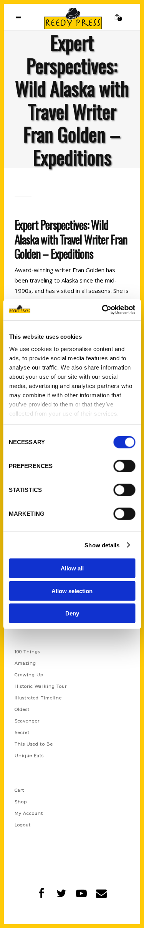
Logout (23, 825)
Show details (101, 545)
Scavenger (27, 721)
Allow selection (72, 590)
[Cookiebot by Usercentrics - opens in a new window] (102, 309)
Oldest (22, 709)
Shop (21, 801)
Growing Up (29, 674)
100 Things (28, 651)
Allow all (72, 568)
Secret (22, 732)
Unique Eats (29, 755)
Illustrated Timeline (38, 698)
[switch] (124, 466)
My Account (29, 813)
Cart (19, 790)
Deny (72, 613)
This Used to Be (34, 744)
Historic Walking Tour (41, 686)
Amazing (25, 663)
